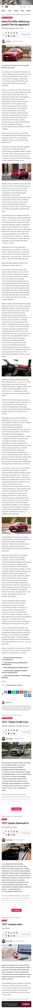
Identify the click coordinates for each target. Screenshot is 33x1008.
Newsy (10, 17)
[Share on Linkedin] (14, 32)
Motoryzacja (13, 685)
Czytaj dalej (16, 809)
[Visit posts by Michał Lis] (3, 41)
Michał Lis (8, 41)
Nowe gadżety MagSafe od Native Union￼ (16, 667)
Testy (9, 718)
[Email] (8, 36)
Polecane (20, 685)
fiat (8, 685)
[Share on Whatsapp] (11, 32)
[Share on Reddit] (17, 32)
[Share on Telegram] (6, 36)
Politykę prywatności (12, 1004)
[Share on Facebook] (6, 32)
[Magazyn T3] (6, 7)
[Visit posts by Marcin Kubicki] (3, 739)
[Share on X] (8, 32)
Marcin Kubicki (9, 738)
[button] (26, 1004)
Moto (4, 17)
